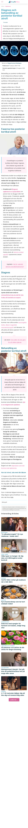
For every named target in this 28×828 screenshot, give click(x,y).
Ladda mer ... (14, 700)
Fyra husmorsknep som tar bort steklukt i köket (13, 603)
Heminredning (5, 622)
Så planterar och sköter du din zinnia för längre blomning (12, 648)
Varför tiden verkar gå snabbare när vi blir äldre (13, 581)
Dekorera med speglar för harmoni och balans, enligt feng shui (13, 626)
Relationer (4, 532)
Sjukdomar (8, 6)
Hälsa (2, 6)
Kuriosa (3, 578)
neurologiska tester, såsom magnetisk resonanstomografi (13, 325)
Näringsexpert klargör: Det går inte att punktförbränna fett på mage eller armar (13, 671)
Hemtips (3, 600)
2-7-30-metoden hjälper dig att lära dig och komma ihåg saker (13, 694)
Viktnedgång (5, 667)
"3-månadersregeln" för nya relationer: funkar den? (12, 535)
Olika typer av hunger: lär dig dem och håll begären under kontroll (12, 558)
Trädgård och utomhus (8, 645)
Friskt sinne (4, 554)
